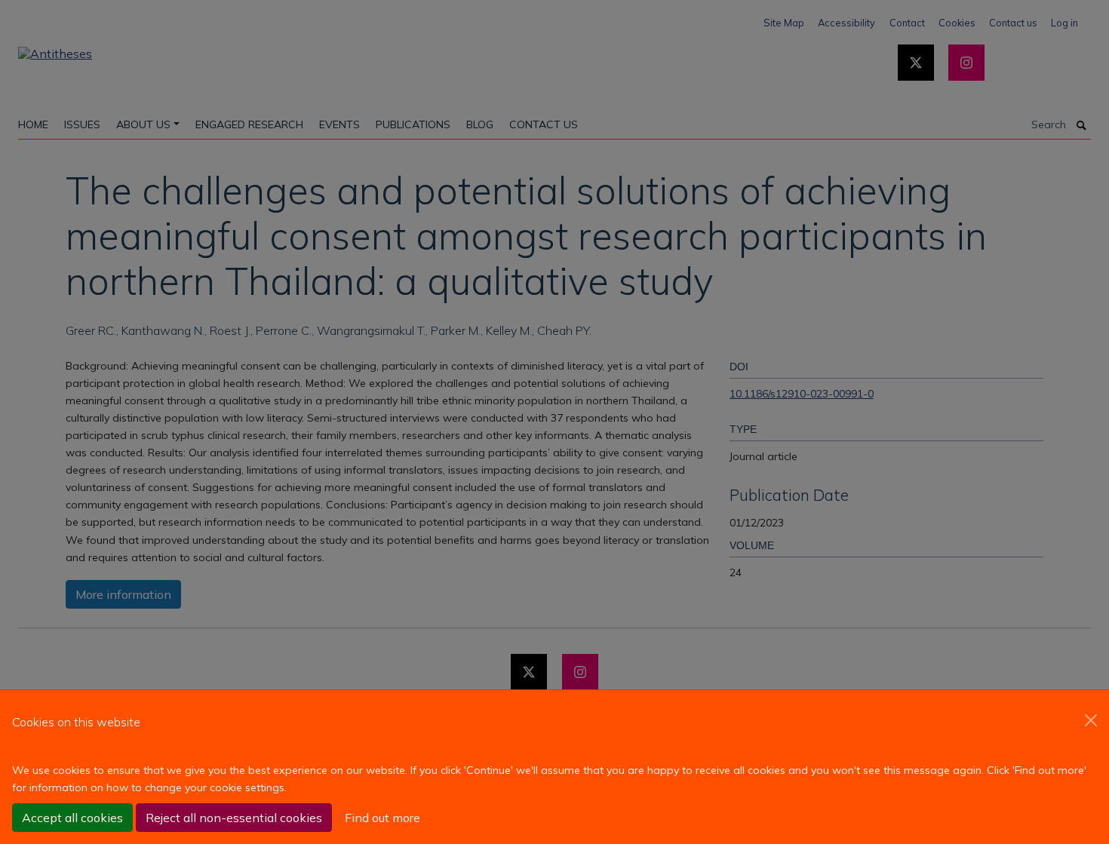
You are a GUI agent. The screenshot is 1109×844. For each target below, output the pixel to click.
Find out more (382, 817)
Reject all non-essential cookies (234, 817)
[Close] (1091, 720)
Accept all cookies (72, 817)
